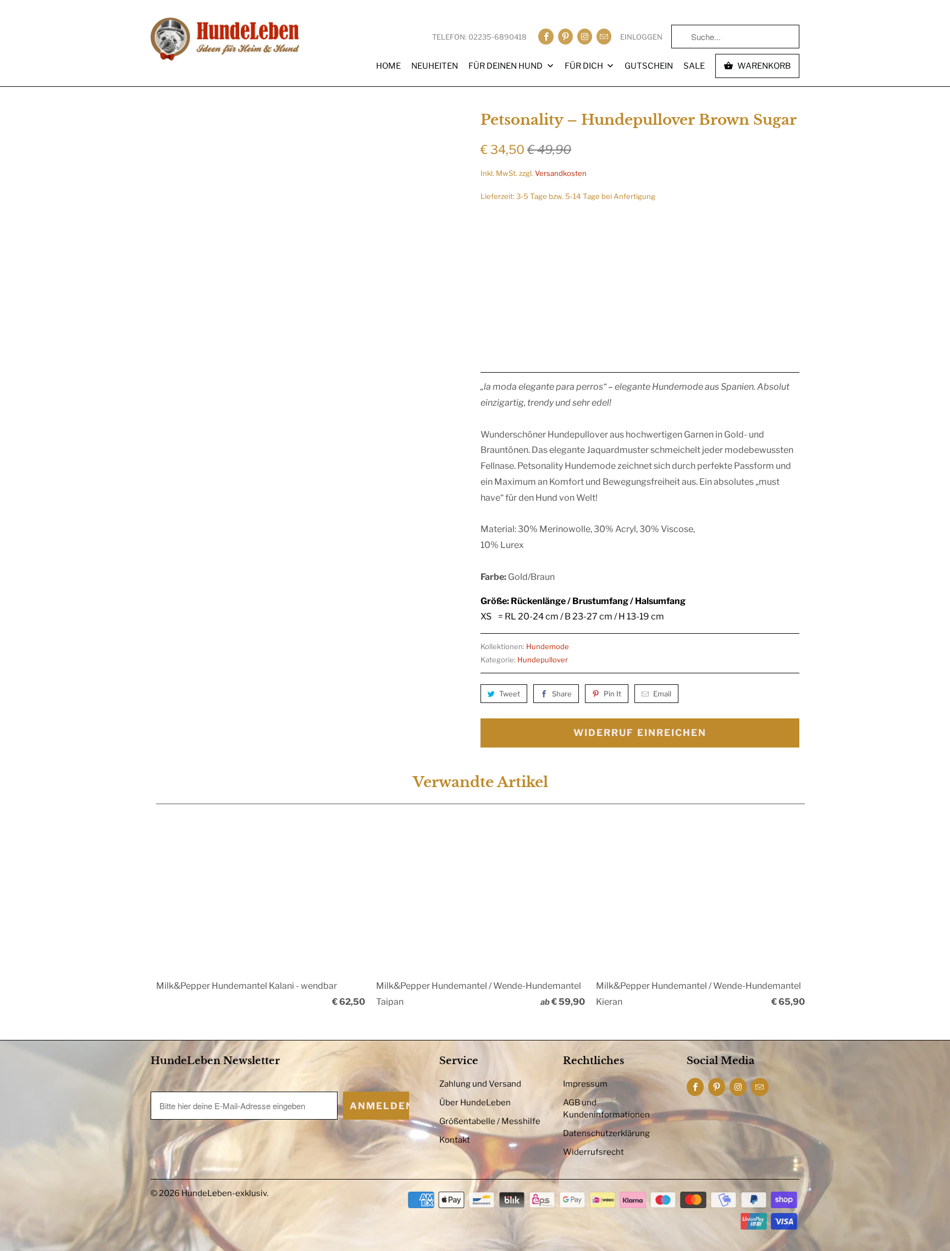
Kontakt (454, 1140)
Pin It (612, 693)
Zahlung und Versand (480, 1084)
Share (562, 693)
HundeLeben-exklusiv (224, 1193)
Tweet (509, 693)
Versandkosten (561, 173)
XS (493, 254)
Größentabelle (774, 227)
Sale (694, 66)
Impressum (585, 1084)
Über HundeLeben (475, 1103)
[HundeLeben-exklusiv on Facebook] (545, 37)
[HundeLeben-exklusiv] (225, 40)
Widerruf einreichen (639, 732)
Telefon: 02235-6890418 (479, 36)
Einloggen (641, 36)
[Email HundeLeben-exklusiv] (603, 37)
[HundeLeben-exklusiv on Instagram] (584, 37)
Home (388, 66)
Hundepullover (542, 659)
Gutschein (649, 66)
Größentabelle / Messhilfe (489, 1121)
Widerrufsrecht (593, 1152)
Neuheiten (434, 66)
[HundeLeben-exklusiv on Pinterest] (565, 37)
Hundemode (547, 646)
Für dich (585, 66)
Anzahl (492, 305)
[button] (730, 326)
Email (662, 693)
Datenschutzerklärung (606, 1133)
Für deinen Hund (506, 66)
